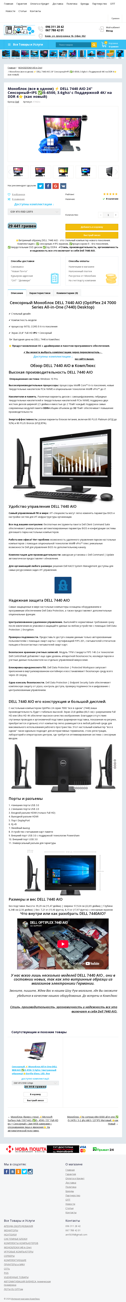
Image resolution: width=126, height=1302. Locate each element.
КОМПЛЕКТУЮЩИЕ (15, 1260)
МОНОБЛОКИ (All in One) (18, 1247)
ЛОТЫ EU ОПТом (13, 1289)
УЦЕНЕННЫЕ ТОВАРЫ (16, 1277)
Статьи (23, 11)
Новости (10, 11)
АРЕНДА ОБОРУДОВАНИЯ (18, 1226)
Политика (71, 3)
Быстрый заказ (92, 235)
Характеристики (39, 293)
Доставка (57, 3)
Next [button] (116, 172)
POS (6, 1272)
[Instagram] (30, 1171)
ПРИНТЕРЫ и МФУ (14, 1264)
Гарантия (21, 3)
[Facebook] (6, 1171)
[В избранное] (16, 194)
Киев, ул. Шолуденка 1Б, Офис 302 (65, 35)
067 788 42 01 (54, 30)
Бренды (85, 3)
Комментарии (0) (67, 293)
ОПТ (112, 3)
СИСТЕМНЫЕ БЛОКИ (15, 1238)
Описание (17, 293)
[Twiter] (24, 1171)
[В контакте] (12, 1171)
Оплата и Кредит (39, 3)
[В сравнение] (16, 199)
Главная (8, 3)
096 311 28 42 (54, 27)
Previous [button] (10, 172)
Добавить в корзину (92, 227)
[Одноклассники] (18, 1171)
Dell (17, 101)
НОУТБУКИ (10, 1234)
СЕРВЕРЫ (9, 1255)
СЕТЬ (7, 1268)
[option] (18, 172)
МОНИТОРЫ (11, 1230)
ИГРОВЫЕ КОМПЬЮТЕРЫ (18, 1251)
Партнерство (99, 3)
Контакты (35, 11)
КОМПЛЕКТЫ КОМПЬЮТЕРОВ (21, 1243)
